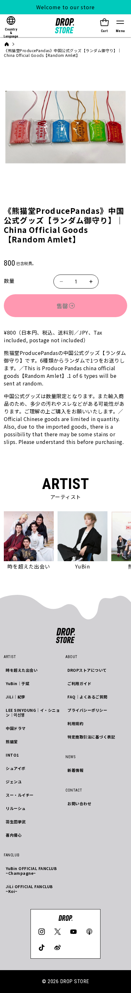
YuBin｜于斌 (17, 683)
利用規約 (75, 723)
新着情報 (75, 770)
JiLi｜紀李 (15, 696)
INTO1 (12, 755)
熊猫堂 (12, 741)
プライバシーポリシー (87, 710)
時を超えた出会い (22, 670)
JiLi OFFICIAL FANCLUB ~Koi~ (29, 889)
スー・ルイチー (20, 795)
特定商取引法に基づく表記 (91, 736)
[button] (120, 25)
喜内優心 (14, 835)
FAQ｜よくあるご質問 (87, 696)
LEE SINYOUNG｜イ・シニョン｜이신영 (33, 712)
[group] (29, 541)
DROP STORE (74, 981)
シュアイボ (15, 768)
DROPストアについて (87, 670)
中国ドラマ (16, 728)
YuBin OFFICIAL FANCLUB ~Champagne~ (31, 871)
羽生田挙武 (16, 821)
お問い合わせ (79, 803)
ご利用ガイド (79, 683)
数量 (9, 280)
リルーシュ (16, 808)
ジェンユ (14, 781)
